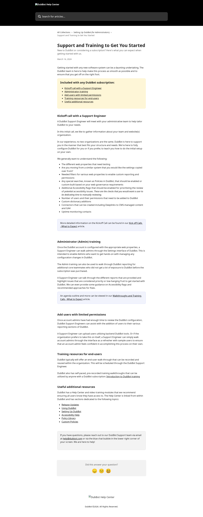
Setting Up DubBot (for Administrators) (92, 32)
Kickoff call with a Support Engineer (83, 88)
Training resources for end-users (81, 98)
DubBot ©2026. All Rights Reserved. (101, 506)
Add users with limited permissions (82, 95)
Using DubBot (69, 408)
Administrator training (76, 91)
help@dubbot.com (72, 438)
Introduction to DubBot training (123, 376)
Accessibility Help (71, 414)
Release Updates (70, 404)
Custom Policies (70, 421)
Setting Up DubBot (71, 411)
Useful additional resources (78, 101)
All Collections (63, 32)
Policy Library (69, 418)
